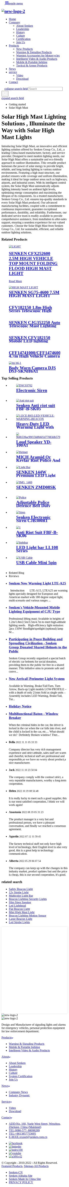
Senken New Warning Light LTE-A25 (37, 583)
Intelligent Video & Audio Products (36, 58)
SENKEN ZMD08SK (36, 487)
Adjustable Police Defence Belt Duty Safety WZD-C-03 (33, 505)
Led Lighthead (17, 905)
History (20, 32)
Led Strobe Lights (19, 922)
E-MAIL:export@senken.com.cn (28, 1137)
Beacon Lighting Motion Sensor (27, 915)
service (13, 72)
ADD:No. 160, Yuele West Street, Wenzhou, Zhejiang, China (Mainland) (35, 1125)
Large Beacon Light (20, 918)
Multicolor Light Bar (21, 895)
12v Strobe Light (19, 892)
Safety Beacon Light (21, 889)
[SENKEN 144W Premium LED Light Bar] (23, 467)
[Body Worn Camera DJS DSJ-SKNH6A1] (15, 363)
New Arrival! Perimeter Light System (37, 679)
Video (19, 75)
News (12, 68)
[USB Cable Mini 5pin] (24, 557)
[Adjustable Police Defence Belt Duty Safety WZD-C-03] (21, 497)
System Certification (20, 1076)
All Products (41, 1166)
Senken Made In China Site (25, 1179)
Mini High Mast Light (21, 912)
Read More (15, 281)
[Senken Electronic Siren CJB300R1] (20, 512)
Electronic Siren (31, 390)
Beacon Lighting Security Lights (28, 899)
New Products (24, 48)
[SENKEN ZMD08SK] (24, 482)
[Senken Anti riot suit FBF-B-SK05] (25, 400)
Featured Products (11, 1166)
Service (5, 1101)
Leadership (22, 29)
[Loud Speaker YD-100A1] (38, 437)
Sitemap (28, 1166)
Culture (20, 35)
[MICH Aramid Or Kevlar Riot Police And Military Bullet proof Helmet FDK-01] (22, 452)
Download (22, 78)
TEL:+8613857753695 (22, 1133)
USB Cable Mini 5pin (36, 562)
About (5, 1056)
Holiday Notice (20, 706)
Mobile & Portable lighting (31, 62)
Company (14, 22)
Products (14, 45)
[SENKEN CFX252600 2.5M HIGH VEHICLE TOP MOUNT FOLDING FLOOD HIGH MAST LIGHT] (15, 246)
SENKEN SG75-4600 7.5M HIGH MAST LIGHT (34, 294)
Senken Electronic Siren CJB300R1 (33, 519)
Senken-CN (16, 1172)
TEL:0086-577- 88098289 (24, 1130)
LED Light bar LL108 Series (37, 549)
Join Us (20, 42)
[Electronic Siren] (24, 385)
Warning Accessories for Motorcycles (38, 55)
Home (12, 19)
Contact (13, 82)
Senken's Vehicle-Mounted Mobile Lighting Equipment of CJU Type (34, 609)
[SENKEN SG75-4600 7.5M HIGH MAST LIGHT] (23, 287)
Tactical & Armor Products (31, 65)
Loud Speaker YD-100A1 (33, 444)
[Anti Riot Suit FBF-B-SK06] (18, 527)
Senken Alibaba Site (20, 1175)
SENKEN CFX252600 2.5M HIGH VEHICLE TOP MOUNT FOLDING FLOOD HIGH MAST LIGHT (33, 263)
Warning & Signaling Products (34, 52)
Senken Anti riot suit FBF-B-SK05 (35, 407)
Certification (23, 39)
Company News (18, 1092)
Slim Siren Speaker (20, 902)
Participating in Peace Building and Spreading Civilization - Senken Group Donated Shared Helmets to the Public (38, 645)
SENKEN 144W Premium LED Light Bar (36, 475)
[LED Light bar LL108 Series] (22, 542)
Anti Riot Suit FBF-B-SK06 (37, 534)
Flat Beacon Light (19, 909)
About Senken (24, 25)
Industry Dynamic (19, 1095)
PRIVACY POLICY (21, 1182)
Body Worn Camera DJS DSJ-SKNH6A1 (32, 369)
